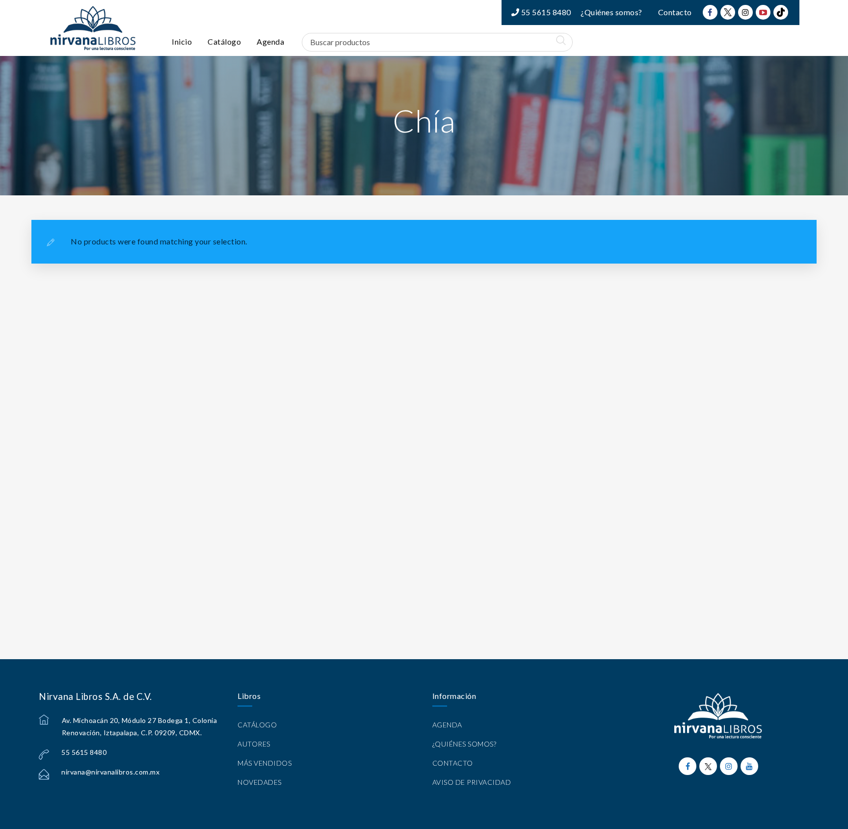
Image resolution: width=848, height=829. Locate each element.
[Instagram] (745, 12)
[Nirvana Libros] (93, 28)
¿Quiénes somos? (611, 12)
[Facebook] (710, 12)
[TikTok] (780, 12)
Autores (254, 744)
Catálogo (224, 41)
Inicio (182, 41)
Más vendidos (265, 763)
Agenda (270, 41)
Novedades (260, 782)
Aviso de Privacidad (471, 782)
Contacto (675, 12)
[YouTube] (763, 12)
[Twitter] (727, 12)
